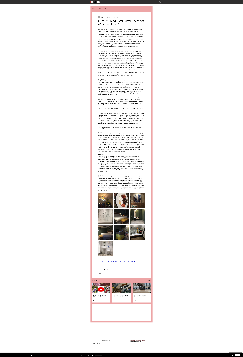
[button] (149, 8)
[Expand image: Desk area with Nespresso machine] (121, 232)
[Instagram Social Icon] (98, 2)
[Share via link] (108, 269)
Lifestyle (99, 8)
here (140, 341)
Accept (237, 355)
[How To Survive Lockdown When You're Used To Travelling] (101, 288)
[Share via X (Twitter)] (101, 269)
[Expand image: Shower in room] (105, 216)
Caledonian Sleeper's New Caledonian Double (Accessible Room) (121, 295)
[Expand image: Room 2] (137, 216)
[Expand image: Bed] (105, 232)
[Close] (241, 355)
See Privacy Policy (98, 355)
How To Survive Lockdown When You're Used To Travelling (100, 295)
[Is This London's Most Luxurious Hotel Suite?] (142, 288)
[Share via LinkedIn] (104, 269)
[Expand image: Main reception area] (105, 200)
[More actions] (144, 17)
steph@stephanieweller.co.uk (99, 344)
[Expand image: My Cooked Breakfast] (121, 200)
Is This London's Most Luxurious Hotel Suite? (140, 295)
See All (149, 280)
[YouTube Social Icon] (91, 2)
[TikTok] (95, 2)
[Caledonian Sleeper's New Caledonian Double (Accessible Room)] (121, 288)
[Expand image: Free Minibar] (137, 232)
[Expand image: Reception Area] (137, 200)
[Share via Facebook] (98, 269)
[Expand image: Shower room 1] (105, 248)
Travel (105, 8)
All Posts (93, 8)
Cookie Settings (230, 355)
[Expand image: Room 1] (121, 216)
